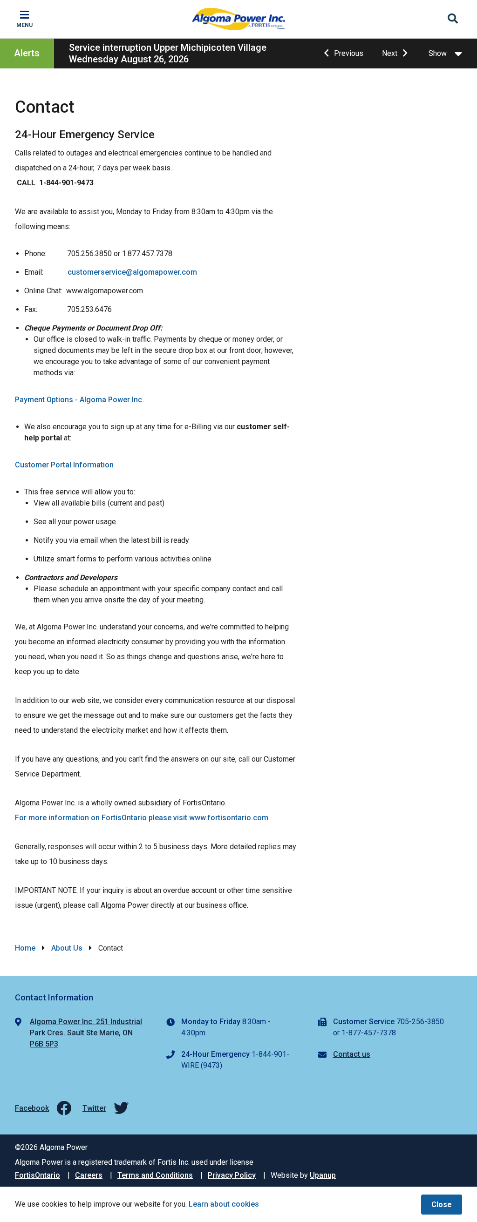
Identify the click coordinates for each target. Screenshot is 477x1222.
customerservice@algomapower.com (132, 272)
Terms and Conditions (155, 1175)
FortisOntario (37, 1175)
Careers (88, 1175)
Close (441, 1204)
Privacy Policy (232, 1175)
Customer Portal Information (64, 464)
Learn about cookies (224, 1204)
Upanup (323, 1175)
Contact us (351, 1054)
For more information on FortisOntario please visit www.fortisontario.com (141, 817)
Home (25, 948)
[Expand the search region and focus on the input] (452, 19)
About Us (66, 948)
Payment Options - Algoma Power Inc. (79, 399)
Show (438, 53)
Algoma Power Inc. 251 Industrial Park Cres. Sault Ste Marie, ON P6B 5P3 (86, 1032)
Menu (24, 25)
